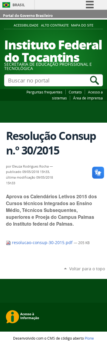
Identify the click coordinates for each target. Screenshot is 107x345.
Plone (89, 338)
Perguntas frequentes (44, 92)
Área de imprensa (88, 98)
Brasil (18, 4)
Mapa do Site (82, 25)
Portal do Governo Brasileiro (28, 15)
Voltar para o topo (87, 268)
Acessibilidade (26, 25)
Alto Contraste (55, 25)
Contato (75, 92)
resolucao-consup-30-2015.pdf (42, 242)
